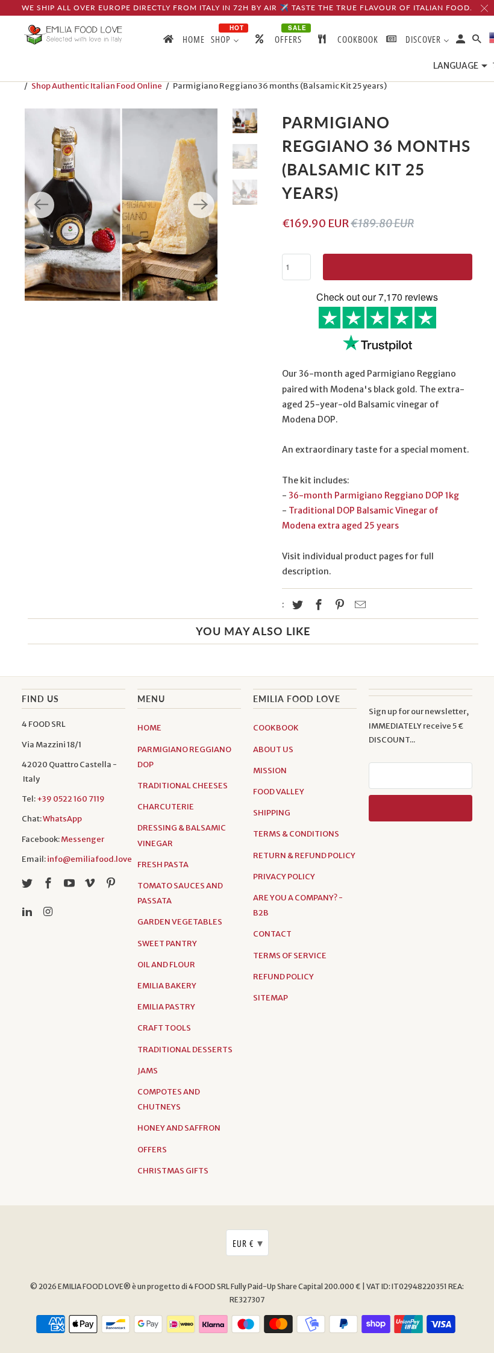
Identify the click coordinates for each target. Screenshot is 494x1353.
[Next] (201, 205)
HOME (149, 728)
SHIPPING (271, 813)
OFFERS (152, 1149)
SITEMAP (270, 998)
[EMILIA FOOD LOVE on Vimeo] (91, 883)
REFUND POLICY (283, 977)
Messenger (82, 839)
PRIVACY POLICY (284, 876)
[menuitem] (183, 41)
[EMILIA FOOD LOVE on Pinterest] (112, 883)
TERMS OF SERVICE (290, 955)
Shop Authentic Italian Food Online (96, 86)
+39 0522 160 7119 (71, 799)
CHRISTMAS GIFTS (172, 1171)
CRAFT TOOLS (164, 1028)
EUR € (248, 1242)
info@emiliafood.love (89, 859)
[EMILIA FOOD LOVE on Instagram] (49, 911)
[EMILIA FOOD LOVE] (73, 35)
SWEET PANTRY (167, 943)
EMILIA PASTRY (166, 1007)
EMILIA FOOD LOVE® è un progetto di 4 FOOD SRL (144, 1286)
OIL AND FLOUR (166, 964)
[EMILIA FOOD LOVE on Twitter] (28, 883)
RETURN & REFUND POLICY (304, 855)
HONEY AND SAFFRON (178, 1128)
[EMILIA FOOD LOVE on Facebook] (49, 883)
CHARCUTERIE (165, 807)
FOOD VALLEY (278, 791)
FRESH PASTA (163, 864)
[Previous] (41, 205)
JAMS (147, 1071)
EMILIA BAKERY (166, 986)
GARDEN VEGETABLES (179, 922)
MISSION (270, 770)
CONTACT (272, 934)
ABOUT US (273, 749)
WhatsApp (62, 819)
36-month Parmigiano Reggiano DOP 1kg (374, 495)
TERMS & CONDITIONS (296, 834)
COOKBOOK (276, 728)
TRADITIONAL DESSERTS (185, 1049)
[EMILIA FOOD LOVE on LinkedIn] (28, 911)
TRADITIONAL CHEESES (182, 785)
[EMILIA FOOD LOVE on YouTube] (70, 883)
